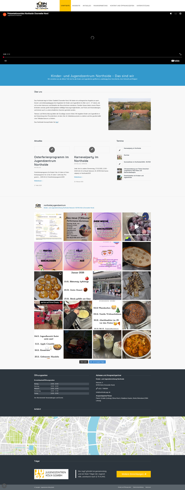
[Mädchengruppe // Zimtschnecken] (136, 344)
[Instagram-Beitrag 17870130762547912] (78, 256)
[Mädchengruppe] (48, 344)
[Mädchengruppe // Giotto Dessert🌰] (136, 256)
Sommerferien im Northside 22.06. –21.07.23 (137, 162)
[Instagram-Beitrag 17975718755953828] (107, 315)
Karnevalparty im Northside (132, 148)
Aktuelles (37, 167)
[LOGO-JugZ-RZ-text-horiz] (51, 474)
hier (57, 122)
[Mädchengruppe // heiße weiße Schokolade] (107, 344)
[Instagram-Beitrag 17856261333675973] (48, 256)
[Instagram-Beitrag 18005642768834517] (78, 285)
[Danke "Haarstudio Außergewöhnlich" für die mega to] (107, 285)
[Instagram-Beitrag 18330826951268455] (107, 256)
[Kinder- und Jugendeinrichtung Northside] (41, 5)
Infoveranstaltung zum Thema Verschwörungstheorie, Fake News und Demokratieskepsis (136, 170)
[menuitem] (65, 5)
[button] (4, 486)
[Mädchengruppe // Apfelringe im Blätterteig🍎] (48, 285)
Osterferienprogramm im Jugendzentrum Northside (51, 160)
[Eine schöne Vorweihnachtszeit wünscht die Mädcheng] (136, 285)
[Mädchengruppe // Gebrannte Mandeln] (136, 315)
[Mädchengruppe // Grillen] (78, 344)
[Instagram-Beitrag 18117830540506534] (136, 226)
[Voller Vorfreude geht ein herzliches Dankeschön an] (48, 315)
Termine (84, 163)
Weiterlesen (38, 181)
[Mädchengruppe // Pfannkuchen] (78, 315)
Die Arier (126, 155)
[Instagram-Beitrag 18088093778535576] (48, 226)
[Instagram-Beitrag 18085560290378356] (107, 226)
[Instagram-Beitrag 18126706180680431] (78, 226)
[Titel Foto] (129, 114)
